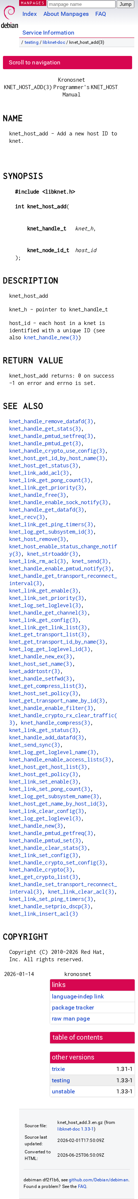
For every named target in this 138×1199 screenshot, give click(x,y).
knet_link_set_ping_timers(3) (51, 899)
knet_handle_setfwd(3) (40, 678)
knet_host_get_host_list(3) (48, 767)
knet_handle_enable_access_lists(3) (60, 759)
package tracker (73, 1007)
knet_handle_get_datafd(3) (46, 509)
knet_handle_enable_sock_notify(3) (58, 502)
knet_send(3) (90, 561)
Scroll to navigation (34, 62)
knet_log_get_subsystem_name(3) (54, 796)
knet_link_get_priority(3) (46, 487)
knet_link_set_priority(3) (46, 598)
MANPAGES (33, 2)
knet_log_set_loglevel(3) (45, 605)
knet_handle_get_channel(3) (48, 612)
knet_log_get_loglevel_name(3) (52, 752)
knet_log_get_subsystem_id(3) (51, 531)
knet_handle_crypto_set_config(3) (57, 862)
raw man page (71, 1018)
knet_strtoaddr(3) (52, 554)
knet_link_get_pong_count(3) (49, 480)
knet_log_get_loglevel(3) (45, 818)
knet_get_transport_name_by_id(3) (57, 700)
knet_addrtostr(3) (34, 671)
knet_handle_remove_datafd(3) (51, 421)
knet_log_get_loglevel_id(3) (49, 649)
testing (32, 42)
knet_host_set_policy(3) (43, 693)
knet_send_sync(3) (34, 745)
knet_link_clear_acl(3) (81, 891)
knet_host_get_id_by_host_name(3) (57, 458)
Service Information (48, 32)
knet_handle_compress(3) (55, 722)
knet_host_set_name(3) (40, 664)
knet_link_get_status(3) (43, 730)
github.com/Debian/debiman (98, 1179)
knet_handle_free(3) (37, 495)
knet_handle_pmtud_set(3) (45, 840)
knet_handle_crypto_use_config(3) (57, 451)
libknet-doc (54, 42)
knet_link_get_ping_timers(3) (51, 524)
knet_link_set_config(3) (43, 855)
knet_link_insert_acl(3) (43, 913)
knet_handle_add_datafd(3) (46, 737)
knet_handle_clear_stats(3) (48, 848)
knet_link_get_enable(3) (43, 590)
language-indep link (78, 996)
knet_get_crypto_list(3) (43, 877)
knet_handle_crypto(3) (40, 869)
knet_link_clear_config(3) (46, 811)
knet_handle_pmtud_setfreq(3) (51, 436)
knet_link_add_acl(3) (39, 473)
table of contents (78, 1037)
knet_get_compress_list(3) (46, 686)
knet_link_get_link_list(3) (48, 627)
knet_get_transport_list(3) (48, 634)
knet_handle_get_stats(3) (45, 428)
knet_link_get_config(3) (43, 620)
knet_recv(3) (27, 517)
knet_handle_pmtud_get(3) (45, 443)
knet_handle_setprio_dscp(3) (49, 906)
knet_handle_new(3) (51, 337)
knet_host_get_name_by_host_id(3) (57, 803)
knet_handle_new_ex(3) (40, 656)
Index (29, 13)
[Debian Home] (9, 15)
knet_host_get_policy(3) (43, 774)
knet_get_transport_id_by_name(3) (57, 642)
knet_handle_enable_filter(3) (51, 708)
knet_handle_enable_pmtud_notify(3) (60, 568)
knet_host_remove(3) (37, 539)
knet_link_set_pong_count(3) (49, 789)
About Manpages (66, 13)
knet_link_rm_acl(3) (37, 561)
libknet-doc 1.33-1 (75, 1129)
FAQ (100, 13)
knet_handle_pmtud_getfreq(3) (51, 833)
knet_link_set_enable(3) (43, 781)
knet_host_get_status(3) (43, 465)
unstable (63, 1091)
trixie (58, 1068)
